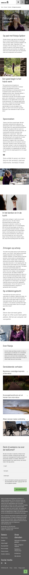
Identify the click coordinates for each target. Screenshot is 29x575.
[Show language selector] (18, 2)
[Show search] (22, 2)
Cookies (15, 567)
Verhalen (9, 7)
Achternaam (6, 475)
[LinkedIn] (6, 563)
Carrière (3, 540)
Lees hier (20, 481)
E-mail (5, 466)
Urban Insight (4, 543)
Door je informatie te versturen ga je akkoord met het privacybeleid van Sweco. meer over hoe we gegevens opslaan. (16, 481)
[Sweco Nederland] (4, 2)
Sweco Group (4, 538)
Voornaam (6, 470)
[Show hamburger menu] (27, 2)
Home (2, 7)
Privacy (11, 567)
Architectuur (18, 553)
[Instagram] (2, 563)
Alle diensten (18, 556)
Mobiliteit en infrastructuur (18, 549)
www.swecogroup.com (6, 523)
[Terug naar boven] (25, 571)
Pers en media (4, 548)
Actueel (5, 7)
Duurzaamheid (4, 546)
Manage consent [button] (22, 567)
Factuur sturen (4, 551)
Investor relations (5, 554)
